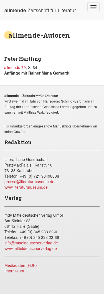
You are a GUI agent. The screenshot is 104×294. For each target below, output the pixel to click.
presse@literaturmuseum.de (29, 181)
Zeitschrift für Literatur (40, 10)
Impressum (14, 270)
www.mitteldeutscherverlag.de (30, 248)
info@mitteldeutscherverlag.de (31, 243)
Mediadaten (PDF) (20, 265)
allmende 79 (15, 67)
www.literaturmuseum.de (26, 187)
